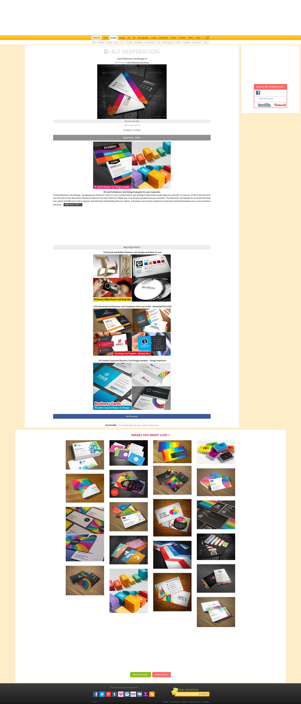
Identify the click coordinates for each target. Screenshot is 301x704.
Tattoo (177, 42)
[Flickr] (133, 693)
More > (206, 42)
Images (113, 38)
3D (134, 38)
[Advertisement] (150, 17)
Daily (105, 38)
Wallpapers (163, 38)
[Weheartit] (120, 693)
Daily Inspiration (148, 425)
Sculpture (186, 42)
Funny (153, 38)
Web (116, 42)
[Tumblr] (114, 693)
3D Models (138, 42)
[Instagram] (127, 693)
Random (101, 42)
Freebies (182, 38)
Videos (173, 38)
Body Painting (167, 42)
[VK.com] (139, 693)
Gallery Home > (161, 674)
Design (122, 38)
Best (93, 42)
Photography (143, 38)
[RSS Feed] (152, 693)
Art (129, 38)
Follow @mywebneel (266, 98)
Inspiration (197, 42)
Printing (129, 42)
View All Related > (141, 674)
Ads (122, 42)
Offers (190, 38)
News (198, 38)
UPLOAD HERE (110, 425)
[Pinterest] (108, 693)
